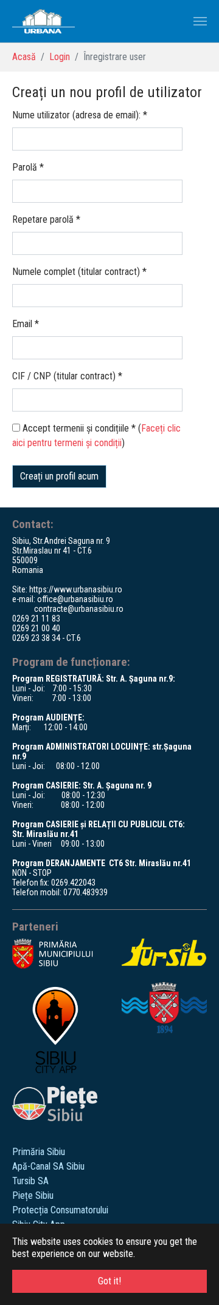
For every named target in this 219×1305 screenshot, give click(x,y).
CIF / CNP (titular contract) (67, 376)
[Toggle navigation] (200, 21)
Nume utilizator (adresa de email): (79, 115)
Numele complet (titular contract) (79, 271)
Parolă (28, 167)
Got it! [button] (109, 1281)
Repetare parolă (46, 219)
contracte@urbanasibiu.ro (78, 609)
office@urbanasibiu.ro (75, 599)
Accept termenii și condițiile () (96, 435)
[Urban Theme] (43, 21)
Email (25, 324)
